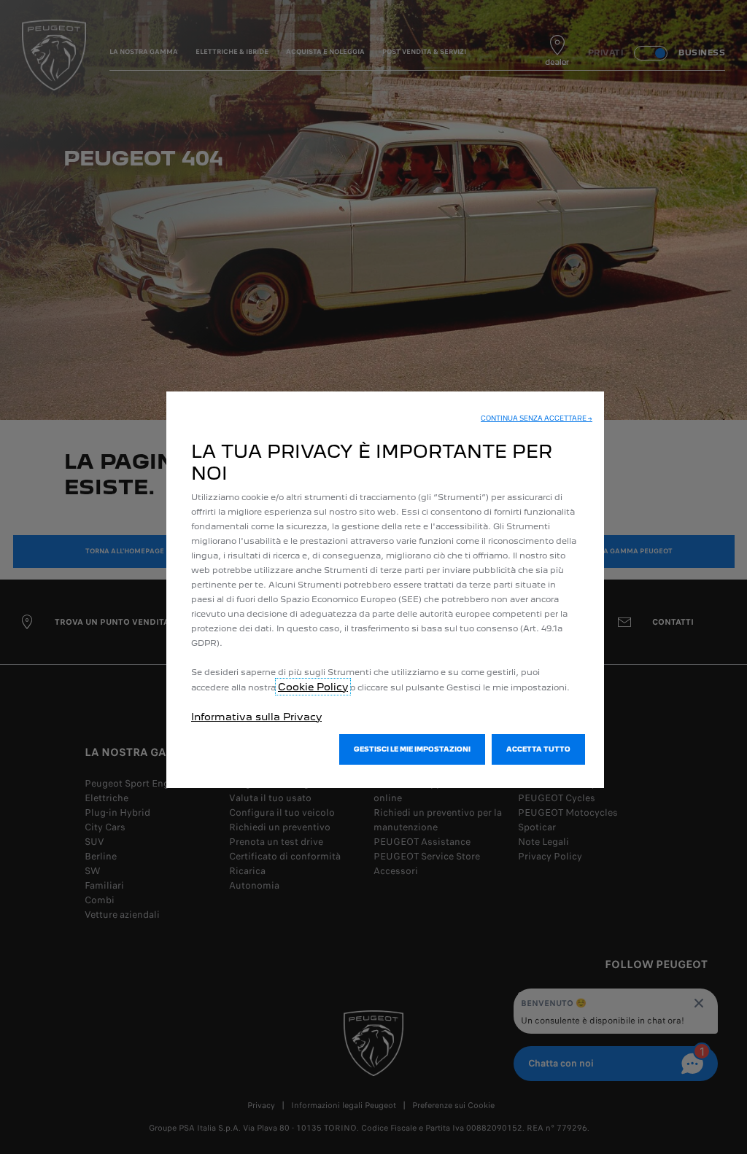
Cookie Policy (313, 687)
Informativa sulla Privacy (256, 716)
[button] (536, 418)
